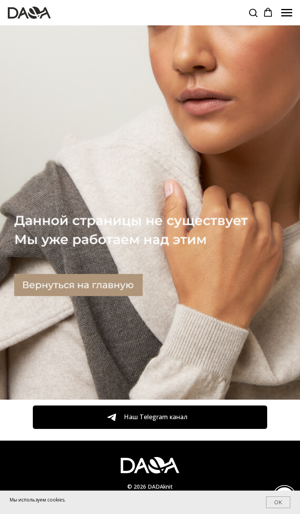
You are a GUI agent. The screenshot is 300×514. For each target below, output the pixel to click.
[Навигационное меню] (286, 13)
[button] (253, 12)
